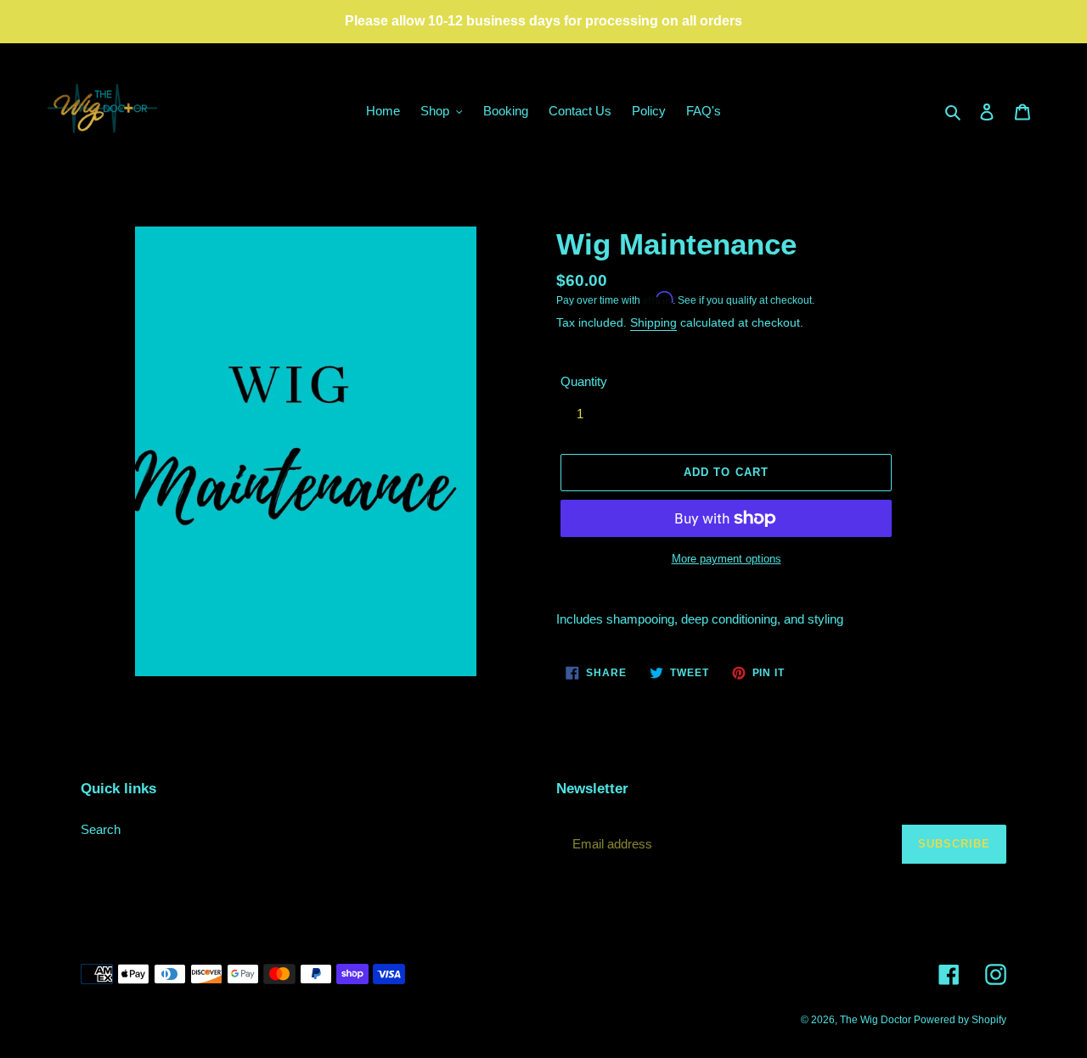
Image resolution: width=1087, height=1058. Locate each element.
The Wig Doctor (877, 1020)
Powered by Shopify (960, 1020)
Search (101, 829)
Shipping (653, 322)
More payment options (726, 558)
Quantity (583, 381)
